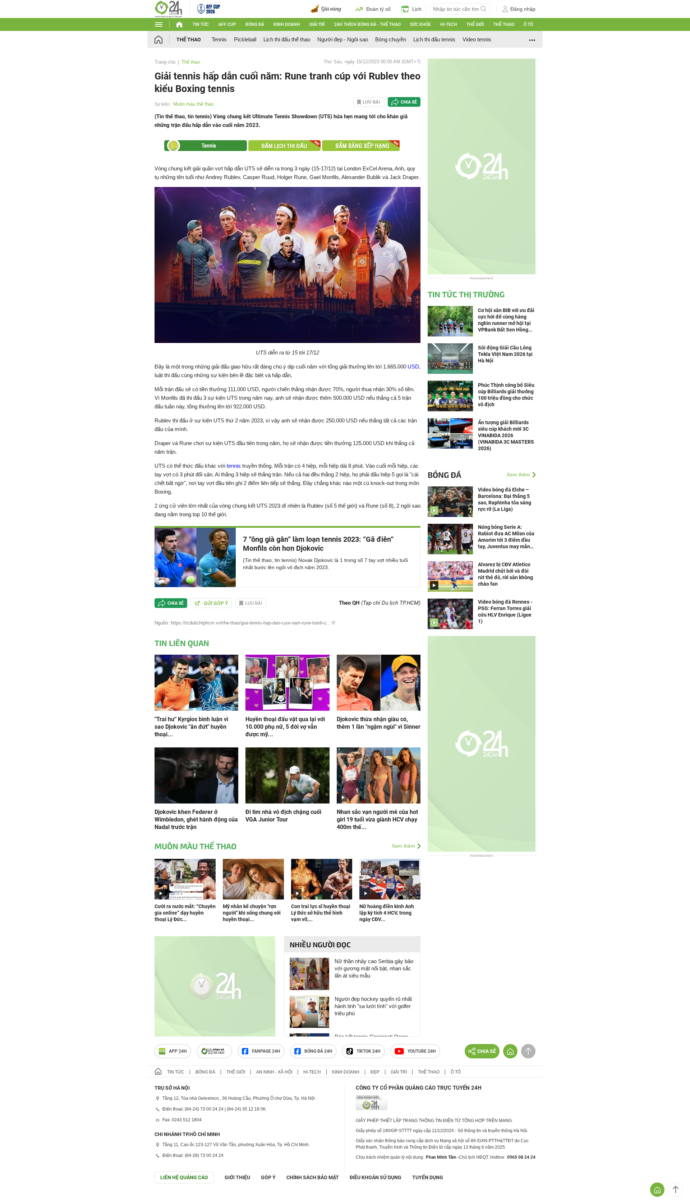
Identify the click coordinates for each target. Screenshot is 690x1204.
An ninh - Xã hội (274, 1072)
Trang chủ (165, 62)
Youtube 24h (422, 1051)
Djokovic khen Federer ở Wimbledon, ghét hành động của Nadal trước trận (196, 819)
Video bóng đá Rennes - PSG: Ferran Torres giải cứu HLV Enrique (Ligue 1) (505, 611)
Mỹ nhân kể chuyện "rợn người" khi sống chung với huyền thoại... (252, 912)
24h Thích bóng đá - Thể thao (367, 24)
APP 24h (178, 1051)
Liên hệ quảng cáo (184, 1177)
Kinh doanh (286, 24)
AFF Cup (227, 24)
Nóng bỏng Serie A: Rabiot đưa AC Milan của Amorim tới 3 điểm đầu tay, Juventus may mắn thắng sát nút (506, 537)
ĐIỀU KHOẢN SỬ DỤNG (375, 1177)
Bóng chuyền (390, 39)
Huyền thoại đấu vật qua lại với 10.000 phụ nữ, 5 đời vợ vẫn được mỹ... (285, 727)
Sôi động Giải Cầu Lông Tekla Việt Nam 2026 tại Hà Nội (505, 354)
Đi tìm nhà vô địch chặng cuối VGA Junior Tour (283, 816)
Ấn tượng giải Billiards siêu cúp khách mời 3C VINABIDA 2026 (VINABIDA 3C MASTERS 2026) (506, 435)
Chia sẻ (409, 102)
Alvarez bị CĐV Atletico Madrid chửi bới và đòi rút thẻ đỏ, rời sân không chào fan (505, 574)
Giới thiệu (237, 1177)
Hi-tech (448, 24)
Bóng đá (254, 24)
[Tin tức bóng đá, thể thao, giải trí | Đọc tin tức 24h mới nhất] (168, 8)
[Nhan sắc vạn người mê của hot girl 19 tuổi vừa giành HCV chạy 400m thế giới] (378, 775)
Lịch (417, 9)
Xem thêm (403, 846)
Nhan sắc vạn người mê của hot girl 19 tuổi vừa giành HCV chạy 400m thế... (377, 819)
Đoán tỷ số (378, 9)
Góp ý (268, 1177)
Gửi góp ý (216, 603)
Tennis (219, 39)
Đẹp (375, 1072)
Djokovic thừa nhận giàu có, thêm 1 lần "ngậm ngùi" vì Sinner (378, 723)
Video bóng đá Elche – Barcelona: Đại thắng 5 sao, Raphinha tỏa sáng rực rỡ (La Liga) (504, 499)
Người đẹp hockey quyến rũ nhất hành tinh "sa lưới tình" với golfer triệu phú (373, 1006)
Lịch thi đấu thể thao (286, 39)
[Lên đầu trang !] (675, 1189)
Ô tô (528, 24)
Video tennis (477, 39)
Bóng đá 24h (318, 1051)
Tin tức (201, 24)
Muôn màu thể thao (193, 104)
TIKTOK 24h (368, 1051)
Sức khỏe (420, 24)
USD (413, 366)
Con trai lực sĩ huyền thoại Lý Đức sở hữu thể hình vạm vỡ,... (320, 912)
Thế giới (475, 24)
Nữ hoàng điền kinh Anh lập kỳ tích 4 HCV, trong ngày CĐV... (386, 912)
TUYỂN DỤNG (427, 1177)
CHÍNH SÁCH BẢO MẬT (312, 1177)
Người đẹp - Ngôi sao (342, 39)
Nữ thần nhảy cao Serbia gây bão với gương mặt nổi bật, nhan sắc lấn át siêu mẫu (374, 968)
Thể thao (503, 24)
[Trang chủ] (165, 39)
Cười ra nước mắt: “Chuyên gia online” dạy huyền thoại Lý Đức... (185, 912)
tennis (234, 466)
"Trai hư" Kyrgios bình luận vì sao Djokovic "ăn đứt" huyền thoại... (191, 727)
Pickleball (245, 39)
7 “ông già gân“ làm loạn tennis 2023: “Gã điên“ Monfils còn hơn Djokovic (318, 544)
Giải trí (317, 24)
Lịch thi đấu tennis (434, 39)
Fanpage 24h (266, 1051)
